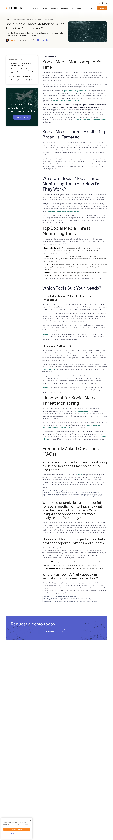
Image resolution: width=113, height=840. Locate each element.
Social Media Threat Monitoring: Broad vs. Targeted (21, 64)
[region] (16, 828)
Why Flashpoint (77, 8)
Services (44, 8)
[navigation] (65, 8)
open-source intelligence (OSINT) (75, 91)
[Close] (30, 820)
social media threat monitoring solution (91, 119)
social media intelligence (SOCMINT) (65, 101)
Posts (7, 19)
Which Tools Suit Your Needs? (20, 76)
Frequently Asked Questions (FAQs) (22, 80)
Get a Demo (102, 8)
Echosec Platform (81, 411)
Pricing (91, 8)
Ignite (80, 475)
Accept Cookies (17, 829)
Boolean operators (49, 369)
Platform (35, 8)
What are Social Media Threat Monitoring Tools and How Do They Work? (22, 71)
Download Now (22, 117)
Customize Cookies (17, 833)
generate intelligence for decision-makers (63, 211)
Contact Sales (69, 630)
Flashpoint (13, 40)
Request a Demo (47, 632)
